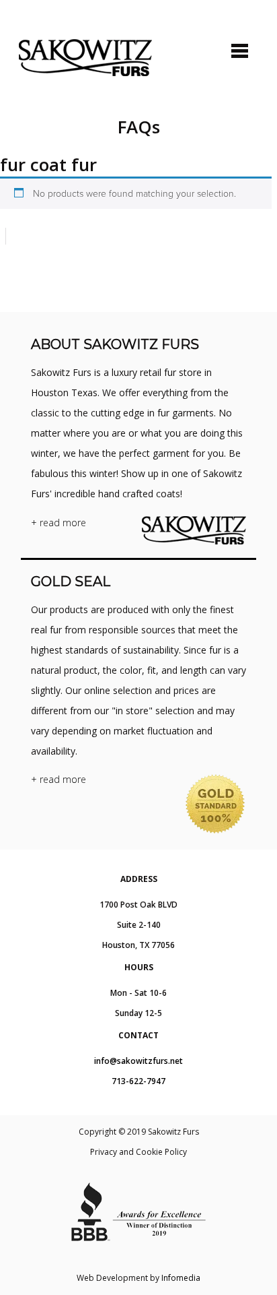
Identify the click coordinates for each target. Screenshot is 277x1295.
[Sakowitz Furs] (85, 57)
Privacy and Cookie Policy (138, 1152)
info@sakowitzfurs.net (138, 1061)
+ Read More (58, 522)
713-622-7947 (138, 1081)
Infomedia (180, 1278)
